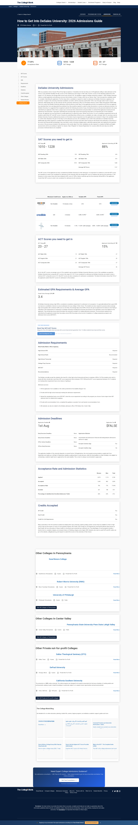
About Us (72, 791)
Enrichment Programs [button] (94, 2)
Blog (114, 2)
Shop (118, 2)
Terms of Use (73, 792)
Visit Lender (114, 203)
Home (10, 6)
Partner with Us (80, 791)
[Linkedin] (117, 791)
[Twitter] (115, 791)
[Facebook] (113, 791)
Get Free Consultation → (69, 780)
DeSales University (24, 6)
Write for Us (89, 791)
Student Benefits (98, 791)
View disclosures (114, 205)
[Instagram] (120, 791)
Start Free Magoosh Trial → (46, 333)
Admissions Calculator (62, 791)
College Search (23, 103)
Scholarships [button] (71, 2)
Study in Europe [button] (106, 2)
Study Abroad (39, 791)
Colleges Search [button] (61, 2)
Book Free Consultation (91, 822)
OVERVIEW (82, 14)
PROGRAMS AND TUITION (94, 14)
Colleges (15, 6)
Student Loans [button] (82, 2)
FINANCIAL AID (116, 14)
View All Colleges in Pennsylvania (46, 607)
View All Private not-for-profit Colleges (48, 698)
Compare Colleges (49, 791)
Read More (116, 573)
